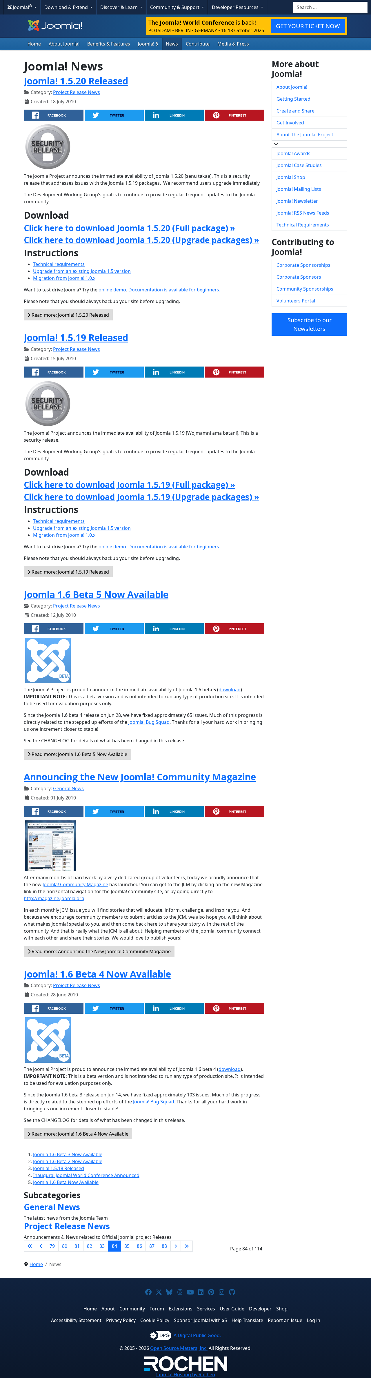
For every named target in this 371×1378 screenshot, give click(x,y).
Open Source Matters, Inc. (179, 1348)
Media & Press (233, 44)
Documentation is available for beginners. (174, 290)
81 (77, 1246)
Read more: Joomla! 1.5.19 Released (69, 572)
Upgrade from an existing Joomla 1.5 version (82, 271)
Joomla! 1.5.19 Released (76, 337)
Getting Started (293, 99)
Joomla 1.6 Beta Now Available (66, 1182)
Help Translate (247, 1320)
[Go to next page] (175, 1246)
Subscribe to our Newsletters (310, 324)
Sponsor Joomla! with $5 (200, 1320)
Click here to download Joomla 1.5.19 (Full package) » (129, 484)
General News (68, 788)
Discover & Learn (119, 7)
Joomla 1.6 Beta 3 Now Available (67, 1154)
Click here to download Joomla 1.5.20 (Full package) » (129, 227)
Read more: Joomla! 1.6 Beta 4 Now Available (79, 1134)
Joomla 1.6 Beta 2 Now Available (67, 1161)
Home (34, 44)
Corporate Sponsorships (303, 265)
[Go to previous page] (41, 1246)
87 (151, 1246)
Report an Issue (285, 1320)
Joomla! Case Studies (299, 165)
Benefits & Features (108, 44)
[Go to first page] (30, 1246)
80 (64, 1246)
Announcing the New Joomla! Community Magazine (140, 776)
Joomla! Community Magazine (75, 884)
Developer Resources (236, 7)
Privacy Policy (121, 1320)
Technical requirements (59, 264)
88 (164, 1246)
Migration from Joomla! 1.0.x (64, 278)
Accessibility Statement (76, 1320)
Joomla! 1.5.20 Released (76, 81)
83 (102, 1246)
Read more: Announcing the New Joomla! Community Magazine (100, 951)
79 (52, 1246)
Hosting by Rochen (185, 1374)
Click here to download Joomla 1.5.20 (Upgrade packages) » (141, 239)
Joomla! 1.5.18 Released (58, 1168)
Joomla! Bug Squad (149, 722)
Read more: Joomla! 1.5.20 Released (69, 315)
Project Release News (76, 92)
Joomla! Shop (291, 177)
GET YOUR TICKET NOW (308, 26)
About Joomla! (64, 44)
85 (127, 1246)
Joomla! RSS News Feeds (303, 213)
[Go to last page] (187, 1246)
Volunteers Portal (296, 301)
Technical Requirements (303, 225)
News (172, 44)
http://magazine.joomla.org (54, 898)
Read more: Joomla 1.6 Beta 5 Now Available (78, 754)
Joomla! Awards (293, 153)
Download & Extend (66, 7)
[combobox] (330, 7)
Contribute (198, 44)
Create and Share (295, 111)
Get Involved (290, 122)
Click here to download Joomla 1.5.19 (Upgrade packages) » (141, 496)
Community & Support (175, 7)
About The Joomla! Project (305, 134)
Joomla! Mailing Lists (299, 189)
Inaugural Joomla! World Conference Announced (86, 1175)
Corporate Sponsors (299, 277)
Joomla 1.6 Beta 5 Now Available (96, 594)
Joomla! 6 (148, 44)
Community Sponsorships (305, 289)
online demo (112, 290)
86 (139, 1246)
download (230, 689)
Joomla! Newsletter (297, 201)
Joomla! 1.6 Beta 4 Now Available (97, 974)
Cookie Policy (154, 1320)
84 (114, 1246)
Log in (313, 1320)
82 (89, 1246)
